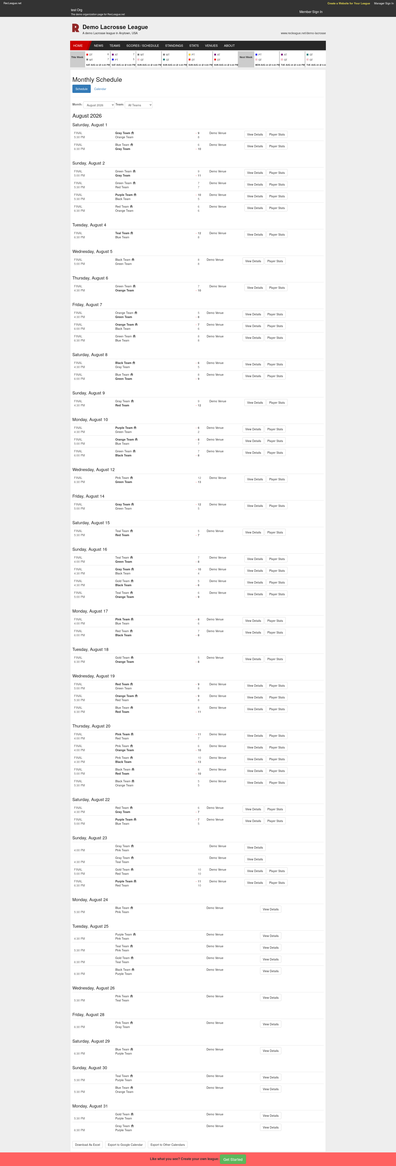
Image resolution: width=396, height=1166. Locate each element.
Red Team (122, 187)
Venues (211, 45)
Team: (120, 104)
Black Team (123, 199)
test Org (76, 10)
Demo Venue (217, 133)
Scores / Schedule (142, 45)
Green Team (123, 171)
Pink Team (122, 478)
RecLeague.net (12, 3)
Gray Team (122, 133)
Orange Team (124, 137)
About (229, 45)
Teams (115, 45)
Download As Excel (87, 1145)
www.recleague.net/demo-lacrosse (303, 33)
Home (78, 45)
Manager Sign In (384, 3)
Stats (194, 45)
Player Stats (277, 134)
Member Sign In (311, 11)
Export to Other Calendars (168, 1145)
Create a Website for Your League (349, 3)
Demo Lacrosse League (115, 26)
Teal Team (122, 233)
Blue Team (122, 145)
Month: (77, 104)
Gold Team (122, 581)
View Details (255, 134)
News (98, 45)
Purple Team (124, 195)
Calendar (100, 89)
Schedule (81, 89)
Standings (174, 45)
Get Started (233, 1159)
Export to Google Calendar (125, 1145)
